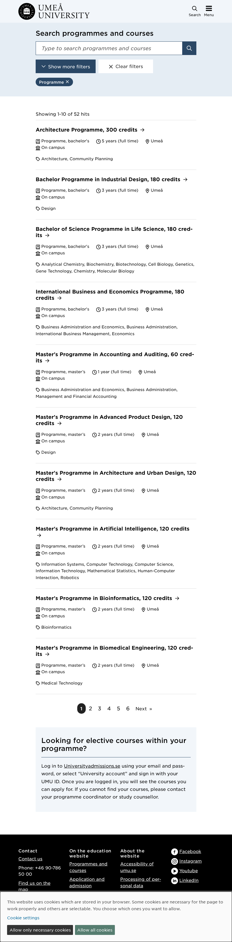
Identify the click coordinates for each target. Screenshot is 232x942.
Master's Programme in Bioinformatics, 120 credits (105, 598)
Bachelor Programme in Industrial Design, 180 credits (109, 180)
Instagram (190, 860)
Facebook (190, 851)
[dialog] (116, 917)
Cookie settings (23, 917)
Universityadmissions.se (92, 765)
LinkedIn (189, 880)
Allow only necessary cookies (40, 929)
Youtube (188, 870)
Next (141, 708)
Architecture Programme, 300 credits (87, 130)
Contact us (30, 858)
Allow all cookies (94, 929)
